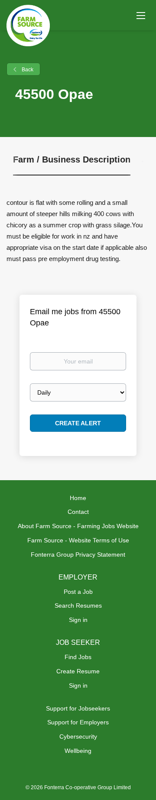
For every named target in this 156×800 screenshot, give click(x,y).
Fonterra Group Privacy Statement (78, 554)
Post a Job (78, 591)
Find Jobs (78, 656)
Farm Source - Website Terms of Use (78, 540)
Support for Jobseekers (78, 708)
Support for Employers (78, 722)
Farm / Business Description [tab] (71, 159)
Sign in (78, 619)
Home (78, 497)
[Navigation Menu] (140, 15)
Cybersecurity (78, 736)
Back (26, 70)
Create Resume (78, 671)
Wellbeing (78, 750)
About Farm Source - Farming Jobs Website (78, 526)
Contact (78, 511)
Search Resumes (78, 605)
